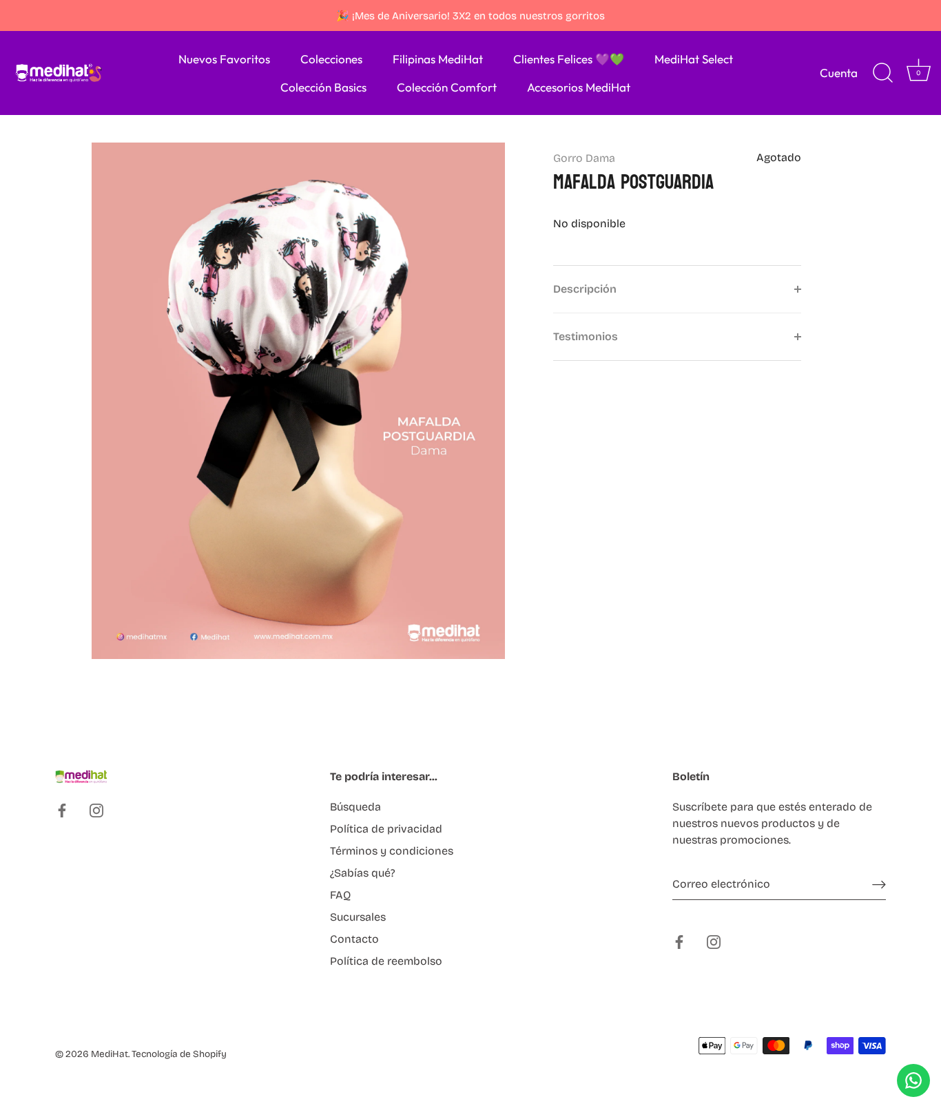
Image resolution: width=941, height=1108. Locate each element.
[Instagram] (96, 810)
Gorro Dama (584, 158)
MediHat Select (693, 59)
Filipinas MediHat (438, 59)
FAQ (340, 894)
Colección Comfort (447, 87)
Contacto (354, 938)
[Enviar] (879, 884)
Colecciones (331, 59)
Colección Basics (323, 87)
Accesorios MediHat (578, 87)
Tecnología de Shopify (179, 1054)
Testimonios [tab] (585, 336)
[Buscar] (882, 73)
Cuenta (839, 72)
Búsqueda (355, 806)
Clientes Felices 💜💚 (568, 59)
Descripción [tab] (585, 288)
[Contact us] (913, 1080)
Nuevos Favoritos (224, 59)
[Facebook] (62, 810)
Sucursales (358, 916)
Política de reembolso (386, 961)
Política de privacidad (386, 828)
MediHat (109, 1054)
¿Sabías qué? (362, 872)
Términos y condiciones (391, 850)
